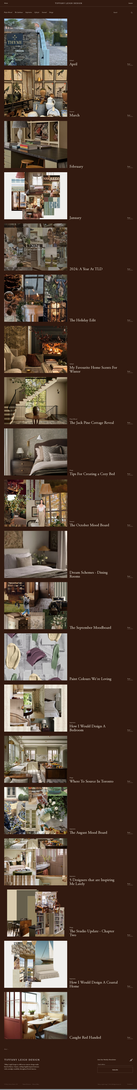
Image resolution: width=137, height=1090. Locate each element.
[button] (7, 3)
